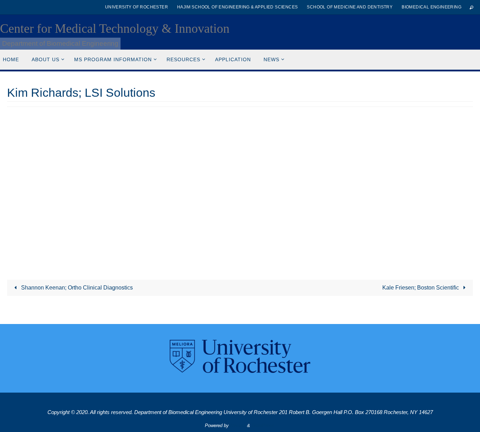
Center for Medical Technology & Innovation (114, 28)
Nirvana (238, 425)
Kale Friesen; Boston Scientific (421, 288)
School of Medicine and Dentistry (350, 7)
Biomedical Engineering (431, 7)
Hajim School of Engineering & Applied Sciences (237, 7)
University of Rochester (136, 7)
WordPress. (263, 425)
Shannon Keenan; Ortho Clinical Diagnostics (76, 288)
